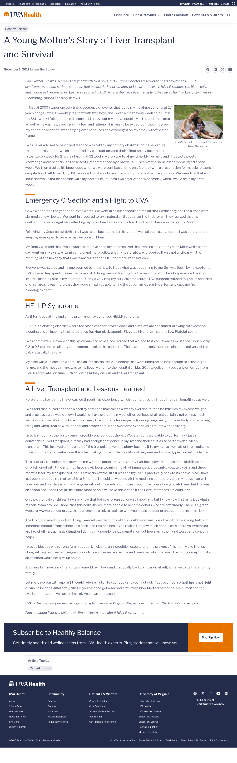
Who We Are (16, 711)
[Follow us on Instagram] (210, 693)
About (12, 701)
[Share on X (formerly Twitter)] (223, 69)
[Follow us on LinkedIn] (226, 693)
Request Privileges (58, 721)
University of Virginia (149, 701)
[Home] (22, 14)
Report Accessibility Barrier (193, 740)
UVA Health (145, 706)
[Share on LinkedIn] (215, 69)
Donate (225, 3)
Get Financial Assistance (102, 721)
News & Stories (17, 716)
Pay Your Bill (95, 716)
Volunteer (53, 711)
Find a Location (176, 15)
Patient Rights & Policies (150, 740)
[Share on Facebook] (208, 69)
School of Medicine (149, 716)
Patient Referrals (57, 716)
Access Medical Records (102, 711)
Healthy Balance (16, 29)
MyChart (185, 3)
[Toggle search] (229, 15)
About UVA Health (90, 3)
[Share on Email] (230, 69)
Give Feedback (97, 706)
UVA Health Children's (150, 711)
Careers (214, 3)
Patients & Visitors (207, 15)
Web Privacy (171, 740)
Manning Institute (148, 732)
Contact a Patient (99, 701)
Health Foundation (148, 727)
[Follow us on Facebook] (195, 693)
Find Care (121, 15)
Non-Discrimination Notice (122, 740)
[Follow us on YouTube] (218, 693)
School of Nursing (148, 721)
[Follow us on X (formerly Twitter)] (203, 693)
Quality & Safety (17, 727)
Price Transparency (219, 740)
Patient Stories (40, 668)
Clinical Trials (16, 706)
